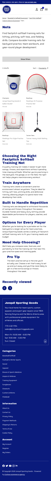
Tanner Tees (30, 135)
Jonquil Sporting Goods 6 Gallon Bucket (11, 102)
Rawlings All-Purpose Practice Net (34, 102)
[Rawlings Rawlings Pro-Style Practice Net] (13, 122)
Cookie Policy (7, 433)
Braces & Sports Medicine (12, 372)
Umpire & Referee (9, 376)
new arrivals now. (31, 2)
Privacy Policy (7, 416)
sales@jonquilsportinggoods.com (19, 329)
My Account (6, 444)
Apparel (5, 368)
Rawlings (29, 98)
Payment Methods (9, 420)
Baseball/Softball (8, 355)
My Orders (6, 452)
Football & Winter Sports (11, 359)
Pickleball (5, 397)
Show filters (25, 59)
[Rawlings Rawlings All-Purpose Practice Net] (37, 84)
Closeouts (6, 388)
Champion (5, 98)
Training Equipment (9, 380)
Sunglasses (6, 384)
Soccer (4, 364)
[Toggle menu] (46, 9)
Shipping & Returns (9, 424)
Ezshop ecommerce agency (15, 474)
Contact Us (6, 412)
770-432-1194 (11, 325)
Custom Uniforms (8, 392)
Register (5, 448)
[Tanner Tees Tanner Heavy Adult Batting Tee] (37, 122)
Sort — (35, 68)
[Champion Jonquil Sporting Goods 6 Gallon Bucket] (13, 84)
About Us (5, 408)
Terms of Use (7, 428)
